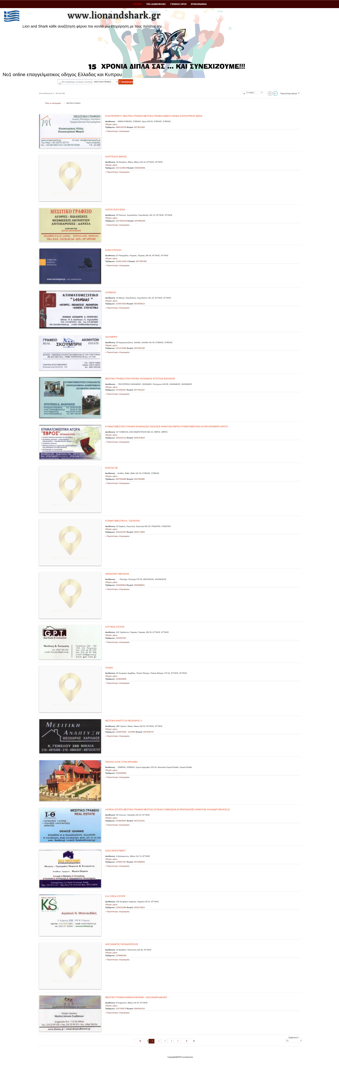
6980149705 (121, 127)
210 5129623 (121, 168)
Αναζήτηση (127, 82)
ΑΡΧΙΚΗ (137, 4)
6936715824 (139, 907)
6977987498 (141, 261)
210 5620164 (121, 221)
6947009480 (121, 479)
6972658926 (139, 862)
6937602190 (139, 348)
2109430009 (121, 679)
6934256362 (140, 168)
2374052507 (121, 390)
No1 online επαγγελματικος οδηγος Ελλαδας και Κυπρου (62, 74)
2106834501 (121, 821)
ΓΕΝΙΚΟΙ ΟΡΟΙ (178, 4)
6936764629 (139, 438)
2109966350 (121, 955)
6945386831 (139, 585)
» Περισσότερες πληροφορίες (117, 131)
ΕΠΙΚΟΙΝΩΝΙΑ (199, 4)
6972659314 (139, 304)
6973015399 (139, 127)
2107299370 (121, 1008)
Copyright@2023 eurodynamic (180, 1057)
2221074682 (121, 348)
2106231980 (121, 907)
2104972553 (121, 304)
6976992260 (140, 221)
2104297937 (121, 638)
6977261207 (139, 390)
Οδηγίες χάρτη (111, 124)
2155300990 (121, 773)
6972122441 (139, 821)
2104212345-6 (122, 261)
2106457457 (121, 862)
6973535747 (148, 732)
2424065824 (121, 585)
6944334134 (139, 1008)
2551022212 (121, 438)
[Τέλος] (191, 1041)
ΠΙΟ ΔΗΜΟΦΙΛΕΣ (156, 4)
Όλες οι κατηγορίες (53, 103)
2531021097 (121, 532)
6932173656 (139, 532)
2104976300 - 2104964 (125, 732)
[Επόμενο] (183, 1041)
